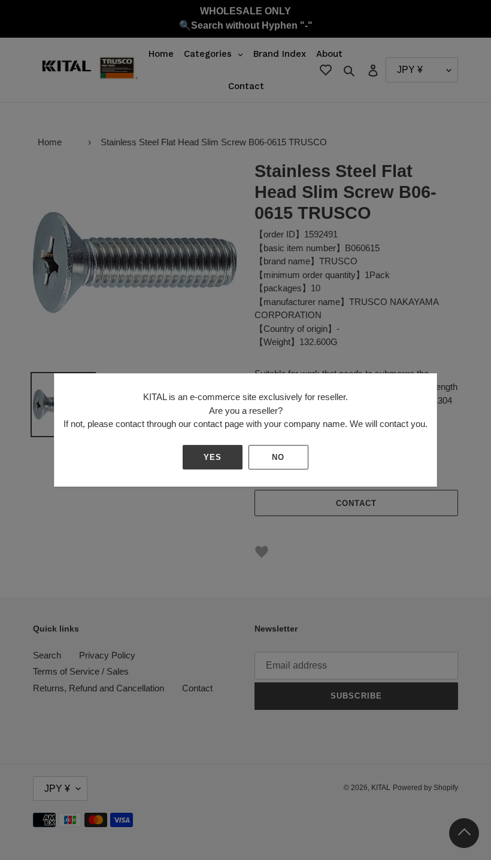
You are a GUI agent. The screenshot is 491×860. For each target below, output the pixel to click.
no (278, 457)
